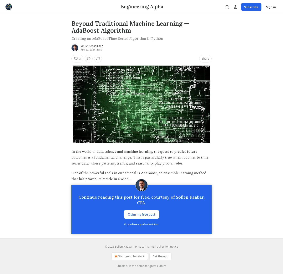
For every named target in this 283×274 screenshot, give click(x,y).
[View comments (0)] (89, 58)
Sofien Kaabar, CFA (92, 46)
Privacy (139, 246)
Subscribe (251, 7)
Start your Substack (131, 256)
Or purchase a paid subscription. (141, 224)
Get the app (160, 256)
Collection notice (167, 246)
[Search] (227, 7)
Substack (122, 266)
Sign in (271, 7)
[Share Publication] (235, 7)
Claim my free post (141, 214)
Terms (150, 246)
